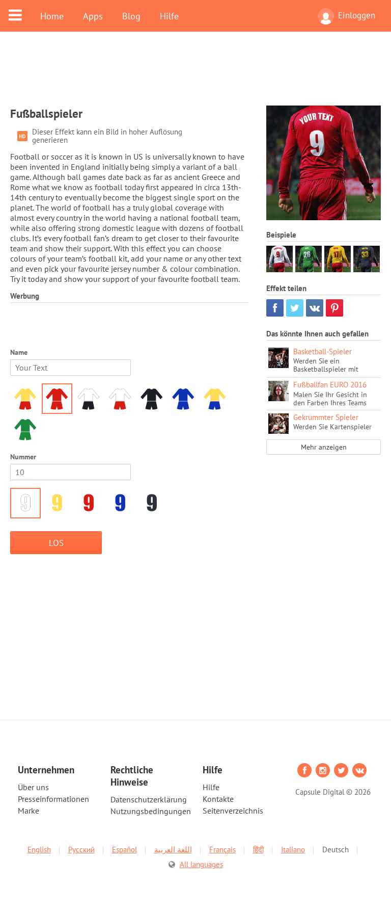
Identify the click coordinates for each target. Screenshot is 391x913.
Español (124, 849)
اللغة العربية (173, 849)
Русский (81, 849)
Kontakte (218, 799)
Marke (28, 810)
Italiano (293, 849)
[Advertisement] (195, 75)
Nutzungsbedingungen (150, 811)
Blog (131, 16)
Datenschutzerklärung (148, 799)
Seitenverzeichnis (233, 810)
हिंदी (258, 849)
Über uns (33, 787)
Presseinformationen (53, 799)
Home (52, 16)
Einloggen (356, 15)
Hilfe (169, 16)
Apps (93, 16)
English (39, 849)
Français (222, 849)
